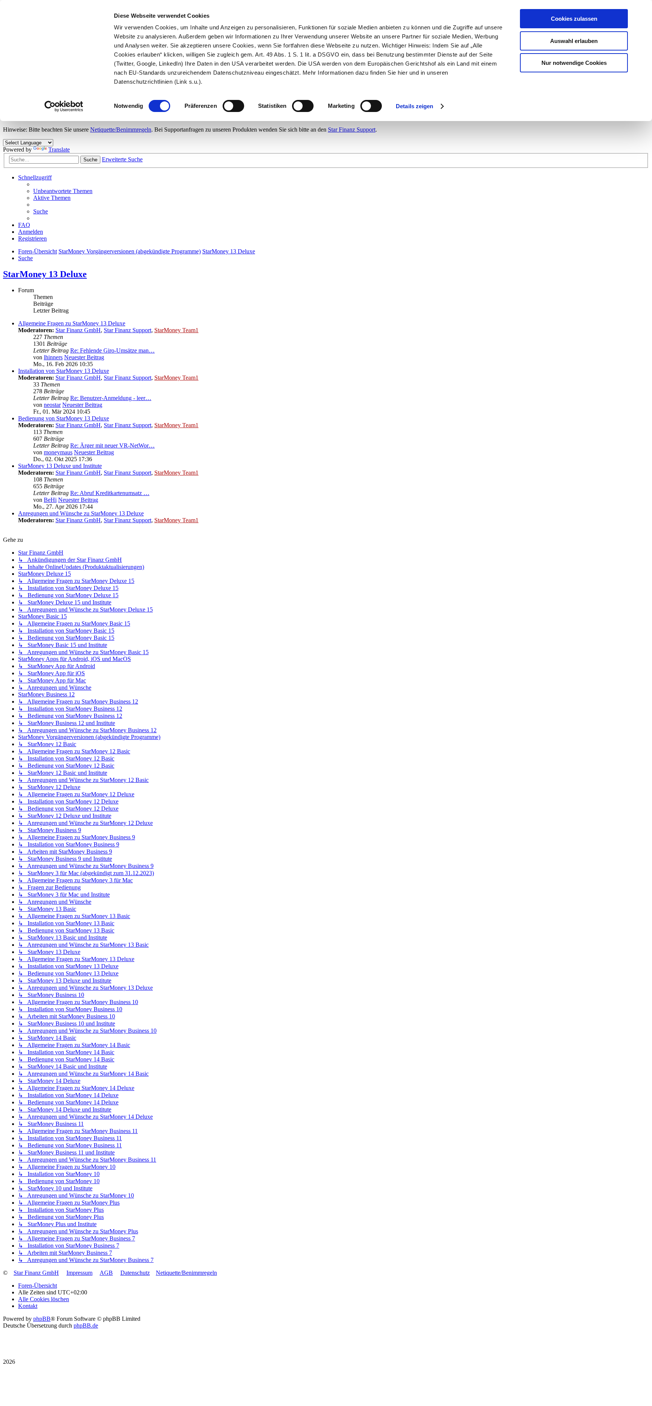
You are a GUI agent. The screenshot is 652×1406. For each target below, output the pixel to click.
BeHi (50, 500)
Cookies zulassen (574, 18)
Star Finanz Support (351, 129)
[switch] (233, 106)
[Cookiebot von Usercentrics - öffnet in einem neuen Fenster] (64, 106)
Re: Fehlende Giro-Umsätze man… (112, 350)
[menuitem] (62, 191)
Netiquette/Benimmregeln (120, 129)
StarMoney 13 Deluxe (45, 274)
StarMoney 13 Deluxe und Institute (60, 466)
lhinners (53, 357)
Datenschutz (135, 1273)
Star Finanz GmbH (78, 330)
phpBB (42, 1319)
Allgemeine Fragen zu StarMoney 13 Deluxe (71, 323)
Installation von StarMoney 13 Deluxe (63, 371)
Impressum (79, 1273)
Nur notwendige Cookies (574, 63)
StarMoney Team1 (176, 330)
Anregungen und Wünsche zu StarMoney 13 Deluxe (81, 513)
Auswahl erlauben (574, 41)
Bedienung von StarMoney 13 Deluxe (63, 418)
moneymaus (58, 452)
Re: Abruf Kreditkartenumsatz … (109, 493)
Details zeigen (414, 106)
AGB (106, 1273)
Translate (59, 149)
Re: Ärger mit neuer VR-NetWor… (112, 445)
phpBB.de (86, 1325)
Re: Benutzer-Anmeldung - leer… (110, 398)
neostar (52, 405)
